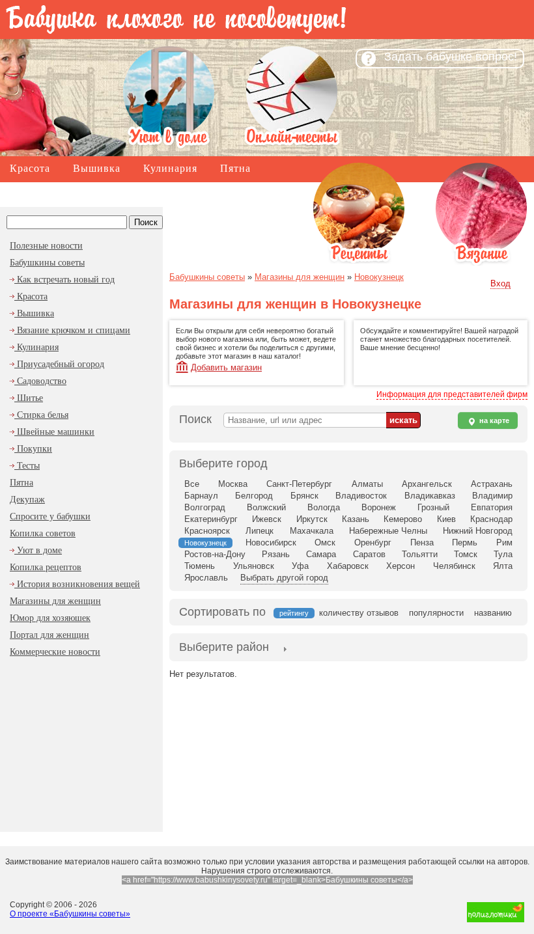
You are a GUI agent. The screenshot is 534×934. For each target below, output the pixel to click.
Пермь (464, 542)
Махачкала (311, 531)
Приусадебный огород (59, 364)
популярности (436, 613)
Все (191, 484)
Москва (232, 484)
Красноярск (207, 531)
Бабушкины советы (47, 263)
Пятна (235, 168)
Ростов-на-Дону (215, 554)
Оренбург (372, 542)
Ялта (503, 566)
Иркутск (312, 519)
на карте (493, 420)
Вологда (323, 507)
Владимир (492, 496)
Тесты (27, 466)
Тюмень (199, 566)
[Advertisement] (81, 742)
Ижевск (266, 519)
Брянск (304, 496)
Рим (504, 542)
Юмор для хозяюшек (50, 618)
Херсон (400, 566)
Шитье (28, 398)
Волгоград (204, 507)
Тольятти (420, 554)
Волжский (266, 507)
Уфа (300, 566)
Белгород (254, 496)
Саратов (369, 554)
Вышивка (96, 168)
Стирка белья (41, 415)
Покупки (33, 449)
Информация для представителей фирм (451, 394)
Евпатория (492, 507)
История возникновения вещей (77, 584)
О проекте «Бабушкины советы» (70, 913)
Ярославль (206, 578)
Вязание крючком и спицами (72, 330)
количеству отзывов (359, 613)
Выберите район (224, 646)
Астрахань (492, 484)
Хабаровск (348, 566)
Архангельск (427, 484)
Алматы (367, 484)
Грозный (433, 507)
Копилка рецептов (45, 567)
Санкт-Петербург (299, 484)
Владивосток (361, 496)
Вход (500, 283)
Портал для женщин (49, 635)
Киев (446, 519)
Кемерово (403, 519)
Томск (465, 554)
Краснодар (491, 519)
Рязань (276, 554)
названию (493, 613)
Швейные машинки (54, 432)
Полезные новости (46, 246)
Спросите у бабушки (50, 516)
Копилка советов (52, 193)
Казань (355, 519)
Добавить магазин (226, 367)
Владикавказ (429, 496)
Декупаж (27, 499)
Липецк (260, 531)
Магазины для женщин (175, 193)
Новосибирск (271, 542)
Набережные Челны (388, 531)
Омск (325, 542)
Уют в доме (38, 550)
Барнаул (201, 496)
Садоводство (40, 381)
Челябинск (454, 566)
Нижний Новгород (478, 531)
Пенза (422, 542)
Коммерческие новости (55, 652)
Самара (321, 554)
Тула (503, 554)
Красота (30, 168)
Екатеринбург (211, 519)
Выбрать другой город (284, 578)
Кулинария (170, 168)
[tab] (224, 648)
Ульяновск (253, 566)
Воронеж (378, 507)
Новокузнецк (379, 277)
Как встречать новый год (64, 279)
